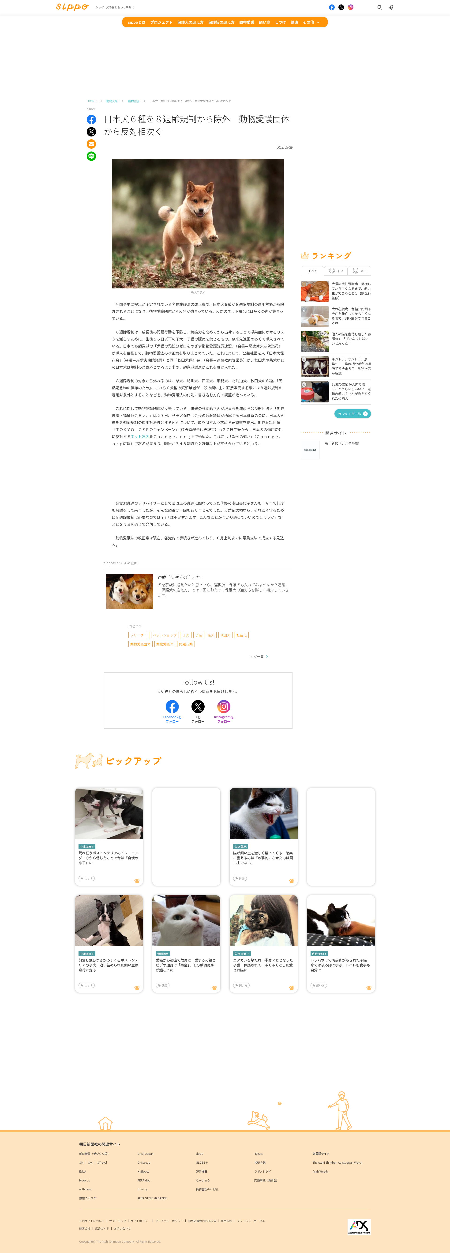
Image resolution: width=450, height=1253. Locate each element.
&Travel (102, 1162)
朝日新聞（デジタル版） (94, 1153)
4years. (258, 1153)
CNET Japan (146, 1153)
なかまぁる (203, 1180)
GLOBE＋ (202, 1162)
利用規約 (226, 1221)
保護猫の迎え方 (221, 22)
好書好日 (201, 1171)
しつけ (280, 22)
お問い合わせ (122, 1228)
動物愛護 (246, 22)
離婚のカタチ (87, 1198)
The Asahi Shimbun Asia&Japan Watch (337, 1162)
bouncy (142, 1189)
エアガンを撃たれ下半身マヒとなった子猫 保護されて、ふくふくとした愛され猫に (263, 965)
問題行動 (186, 644)
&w (90, 1162)
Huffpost (143, 1171)
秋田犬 (225, 635)
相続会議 (260, 1162)
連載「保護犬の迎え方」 (181, 577)
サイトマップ (117, 1221)
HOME (92, 101)
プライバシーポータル (251, 1221)
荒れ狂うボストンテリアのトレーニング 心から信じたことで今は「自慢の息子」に (108, 857)
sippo (199, 1153)
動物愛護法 (164, 644)
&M (81, 1162)
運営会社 (84, 1228)
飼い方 (264, 22)
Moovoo (84, 1180)
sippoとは (137, 22)
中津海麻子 (87, 846)
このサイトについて (92, 1221)
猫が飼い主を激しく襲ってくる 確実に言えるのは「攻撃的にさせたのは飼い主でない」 (263, 857)
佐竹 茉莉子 (242, 954)
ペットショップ (165, 635)
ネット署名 (140, 436)
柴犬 (211, 635)
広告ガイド (102, 1228)
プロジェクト (161, 22)
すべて (312, 271)
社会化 (241, 635)
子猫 (198, 635)
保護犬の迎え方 (190, 22)
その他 (308, 22)
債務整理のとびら (207, 1189)
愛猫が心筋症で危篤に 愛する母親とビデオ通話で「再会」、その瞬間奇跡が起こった (186, 965)
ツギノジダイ (262, 1171)
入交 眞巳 (241, 846)
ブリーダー (138, 635)
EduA (82, 1171)
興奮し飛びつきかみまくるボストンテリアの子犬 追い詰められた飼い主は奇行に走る (108, 965)
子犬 (186, 635)
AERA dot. (144, 1180)
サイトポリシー (140, 1221)
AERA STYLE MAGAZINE (152, 1198)
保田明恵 (163, 954)
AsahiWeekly (320, 1171)
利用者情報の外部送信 (202, 1221)
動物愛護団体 (140, 644)
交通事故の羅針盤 (265, 1180)
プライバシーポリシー (169, 1221)
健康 (294, 22)
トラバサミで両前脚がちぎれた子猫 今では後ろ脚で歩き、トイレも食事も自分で (340, 965)
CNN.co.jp (144, 1162)
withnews (85, 1189)
